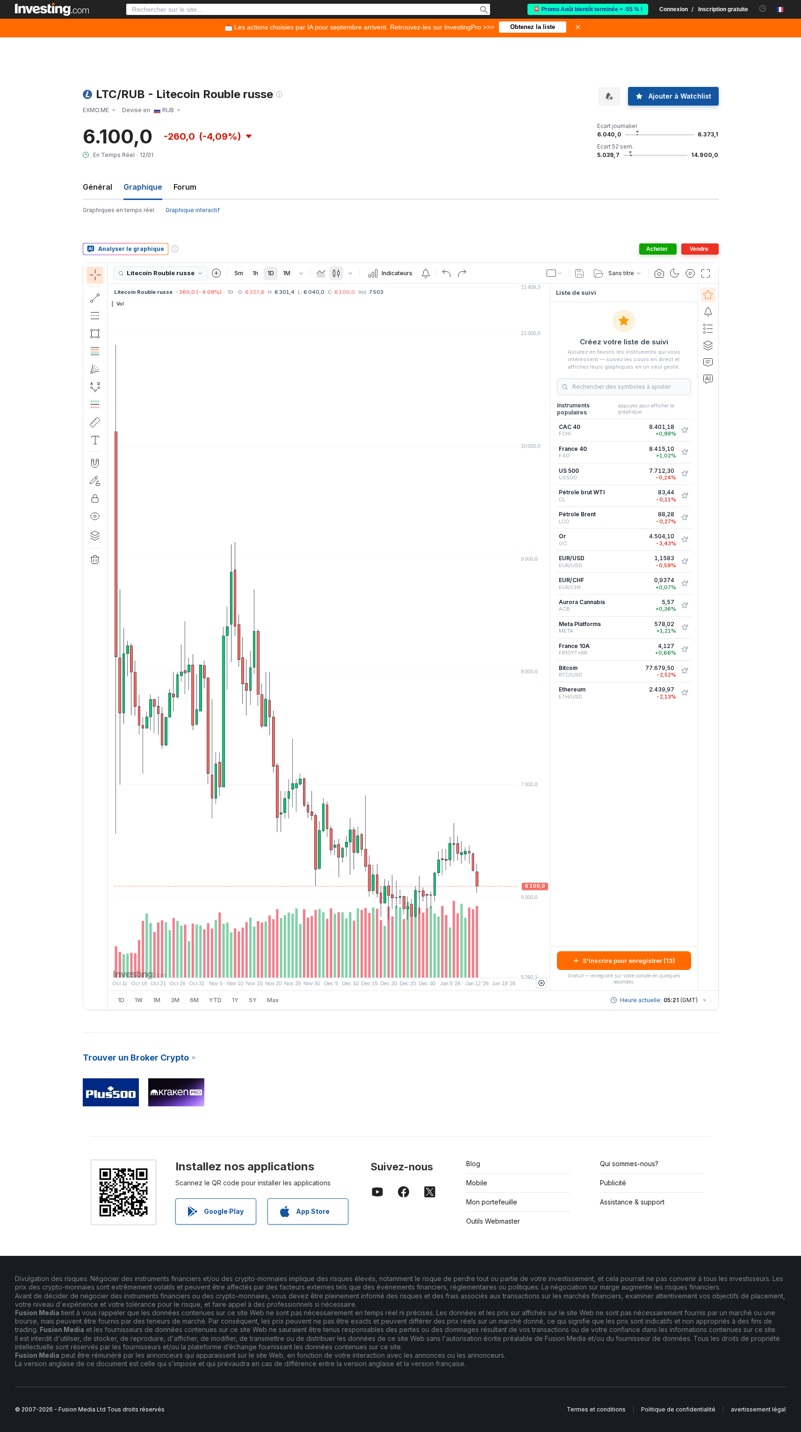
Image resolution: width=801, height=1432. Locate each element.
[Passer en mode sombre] (675, 273)
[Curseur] (95, 275)
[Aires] (321, 273)
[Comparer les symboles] (216, 273)
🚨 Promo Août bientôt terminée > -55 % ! (587, 9)
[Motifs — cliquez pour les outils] (95, 386)
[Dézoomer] (303, 966)
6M (194, 1000)
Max (273, 1000)
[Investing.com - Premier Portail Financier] (52, 9)
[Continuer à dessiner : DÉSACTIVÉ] (95, 480)
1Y (235, 1000)
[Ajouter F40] (684, 452)
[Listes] (707, 328)
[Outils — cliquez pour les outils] (95, 422)
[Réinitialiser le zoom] (354, 966)
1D (270, 273)
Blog (473, 1164)
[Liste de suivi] (707, 294)
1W (139, 1000)
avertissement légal (758, 1409)
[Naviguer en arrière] (329, 966)
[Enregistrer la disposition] (579, 273)
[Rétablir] (462, 273)
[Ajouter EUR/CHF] (684, 583)
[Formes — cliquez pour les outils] (95, 333)
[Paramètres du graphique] (690, 273)
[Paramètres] (541, 983)
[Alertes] (707, 311)
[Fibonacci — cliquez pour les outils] (95, 351)
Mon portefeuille (491, 1202)
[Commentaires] (707, 362)
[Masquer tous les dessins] (95, 516)
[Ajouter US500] (684, 473)
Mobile (476, 1183)
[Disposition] (554, 273)
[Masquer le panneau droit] (547, 637)
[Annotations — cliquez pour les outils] (95, 440)
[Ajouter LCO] (684, 517)
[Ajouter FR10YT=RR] (684, 649)
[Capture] (659, 273)
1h (255, 273)
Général (97, 187)
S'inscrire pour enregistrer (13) (629, 960)
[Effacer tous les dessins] (95, 559)
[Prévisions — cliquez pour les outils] (95, 404)
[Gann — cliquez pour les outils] (95, 369)
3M (175, 1000)
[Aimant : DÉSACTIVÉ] (95, 463)
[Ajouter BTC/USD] (684, 670)
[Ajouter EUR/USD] (684, 561)
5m (238, 273)
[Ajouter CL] (684, 495)
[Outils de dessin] (110, 636)
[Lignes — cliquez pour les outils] (95, 298)
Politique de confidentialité (678, 1409)
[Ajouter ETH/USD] (684, 692)
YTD (215, 1000)
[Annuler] (447, 273)
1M (286, 273)
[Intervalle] (301, 273)
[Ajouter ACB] (684, 605)
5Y (253, 1000)
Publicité (613, 1183)
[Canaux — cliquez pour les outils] (95, 315)
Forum (184, 187)
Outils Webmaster (493, 1221)
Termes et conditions (596, 1409)
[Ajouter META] (684, 627)
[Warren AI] (707, 378)
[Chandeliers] (336, 273)
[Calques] (95, 535)
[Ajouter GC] (684, 539)
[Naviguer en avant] (341, 966)
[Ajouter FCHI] (684, 430)
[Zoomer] (316, 966)
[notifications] (763, 8)
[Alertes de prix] (426, 273)
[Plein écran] (706, 273)
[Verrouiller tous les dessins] (95, 498)
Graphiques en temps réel (118, 210)
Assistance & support (632, 1202)
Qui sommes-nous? (629, 1164)
